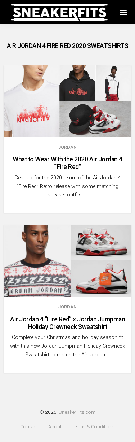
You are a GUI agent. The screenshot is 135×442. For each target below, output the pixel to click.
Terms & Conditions (93, 427)
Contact (29, 427)
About (55, 427)
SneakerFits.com (77, 412)
